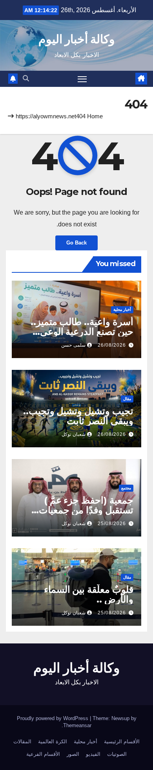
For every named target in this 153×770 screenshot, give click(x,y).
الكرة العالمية (52, 741)
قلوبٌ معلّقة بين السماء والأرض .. (88, 594)
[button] (26, 78)
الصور (73, 754)
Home (95, 116)
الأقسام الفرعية (43, 754)
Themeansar (77, 725)
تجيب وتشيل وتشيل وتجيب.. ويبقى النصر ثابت (78, 415)
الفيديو (93, 754)
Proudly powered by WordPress (53, 718)
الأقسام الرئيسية (122, 741)
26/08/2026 (112, 345)
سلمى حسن (73, 345)
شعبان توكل (74, 434)
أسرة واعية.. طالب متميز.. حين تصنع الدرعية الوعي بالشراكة (82, 331)
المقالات (22, 741)
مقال (127, 399)
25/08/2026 (112, 523)
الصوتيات (117, 754)
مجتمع (126, 488)
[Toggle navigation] (82, 79)
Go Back (76, 243)
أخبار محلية (122, 309)
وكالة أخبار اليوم (76, 39)
